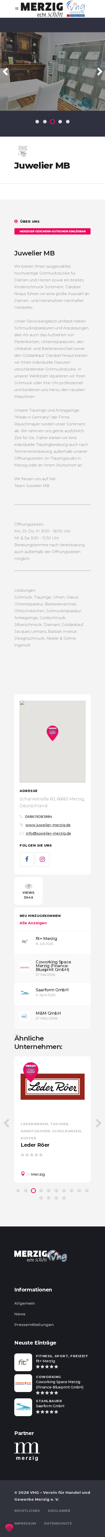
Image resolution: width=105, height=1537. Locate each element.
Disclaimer (59, 1511)
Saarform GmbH (52, 990)
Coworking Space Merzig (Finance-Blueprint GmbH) (53, 966)
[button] (9, 1528)
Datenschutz (58, 1523)
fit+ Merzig (46, 938)
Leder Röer (35, 1145)
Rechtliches (27, 1511)
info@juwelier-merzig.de (48, 833)
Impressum (25, 1523)
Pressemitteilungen (34, 1324)
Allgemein (24, 1303)
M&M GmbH (48, 1013)
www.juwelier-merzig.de (48, 825)
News (19, 1314)
